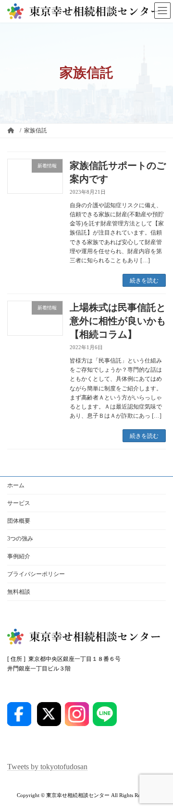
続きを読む (144, 280)
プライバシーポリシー (36, 574)
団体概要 (18, 520)
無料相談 (18, 591)
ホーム (16, 485)
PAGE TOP (159, 774)
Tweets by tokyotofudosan (47, 767)
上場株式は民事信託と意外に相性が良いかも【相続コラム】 (118, 321)
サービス (18, 503)
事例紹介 (18, 556)
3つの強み (20, 538)
